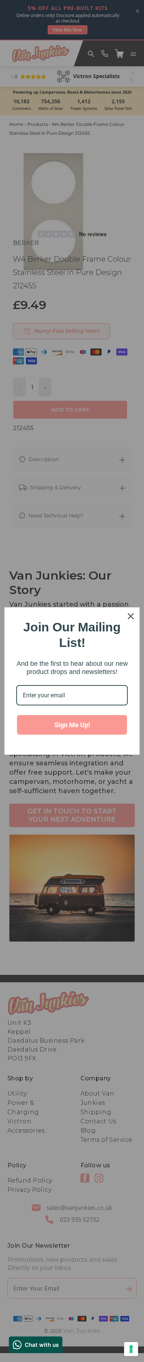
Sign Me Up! (72, 725)
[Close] (131, 616)
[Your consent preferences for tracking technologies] (131, 1349)
